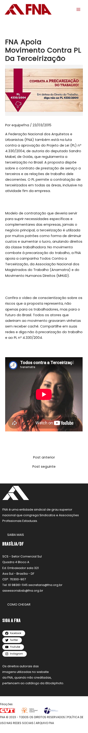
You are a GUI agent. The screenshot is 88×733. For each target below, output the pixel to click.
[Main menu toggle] (78, 9)
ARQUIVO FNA (45, 723)
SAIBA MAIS (15, 534)
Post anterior (44, 457)
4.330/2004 (15, 151)
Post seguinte (44, 466)
